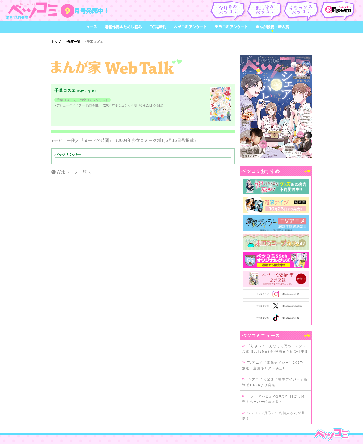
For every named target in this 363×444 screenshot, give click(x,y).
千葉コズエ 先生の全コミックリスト (82, 100)
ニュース (89, 27)
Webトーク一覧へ (73, 172)
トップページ (331, 434)
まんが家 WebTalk (116, 67)
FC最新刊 (157, 27)
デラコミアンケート (231, 27)
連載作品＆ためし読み (123, 27)
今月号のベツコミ (228, 10)
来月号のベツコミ (265, 10)
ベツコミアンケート (190, 27)
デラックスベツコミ (302, 10)
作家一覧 (73, 42)
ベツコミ (33, 10)
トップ (56, 42)
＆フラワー (338, 10)
